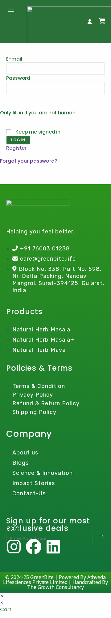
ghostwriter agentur (25, 174)
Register (16, 147)
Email (14, 529)
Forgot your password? (28, 160)
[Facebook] (33, 546)
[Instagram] (14, 546)
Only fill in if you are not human (38, 112)
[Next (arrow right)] (100, 309)
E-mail (14, 58)
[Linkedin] (53, 546)
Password (18, 78)
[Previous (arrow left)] (11, 309)
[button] (11, 10)
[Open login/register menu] (89, 21)
